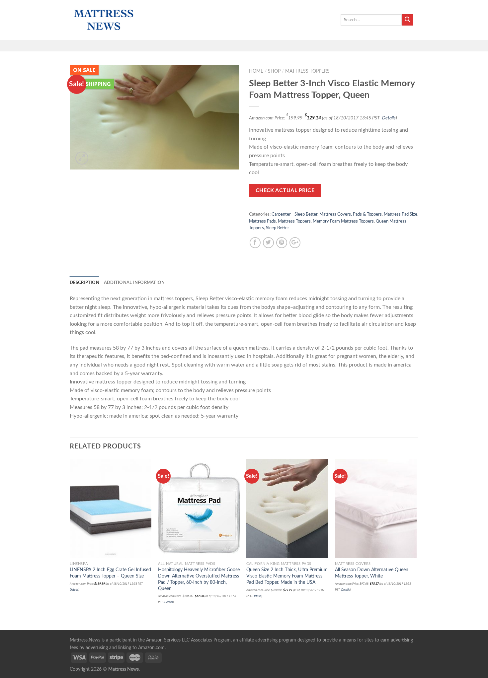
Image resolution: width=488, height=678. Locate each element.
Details (389, 117)
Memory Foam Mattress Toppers (343, 221)
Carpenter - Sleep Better (294, 214)
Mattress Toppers (307, 71)
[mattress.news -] (103, 20)
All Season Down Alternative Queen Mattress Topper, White (371, 572)
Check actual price (285, 190)
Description (84, 283)
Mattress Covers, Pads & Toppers (350, 214)
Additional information (134, 283)
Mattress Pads (262, 221)
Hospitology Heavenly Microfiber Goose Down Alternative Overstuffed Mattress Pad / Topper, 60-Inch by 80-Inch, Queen (199, 579)
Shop (274, 71)
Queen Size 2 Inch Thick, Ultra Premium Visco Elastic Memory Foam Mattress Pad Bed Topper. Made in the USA (287, 575)
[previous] (70, 544)
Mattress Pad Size (400, 214)
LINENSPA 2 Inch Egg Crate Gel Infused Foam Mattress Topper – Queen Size (110, 572)
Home (256, 71)
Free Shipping (92, 84)
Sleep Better (277, 228)
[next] (416, 544)
